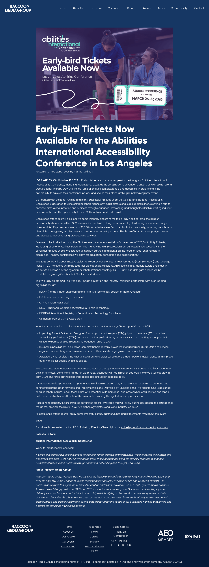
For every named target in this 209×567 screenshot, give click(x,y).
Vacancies (114, 8)
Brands (131, 8)
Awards (146, 8)
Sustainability (179, 8)
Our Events (68, 541)
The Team (95, 8)
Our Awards (68, 546)
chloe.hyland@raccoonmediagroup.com (144, 427)
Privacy (94, 541)
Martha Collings (83, 171)
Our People (68, 536)
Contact (199, 8)
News (161, 8)
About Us (78, 8)
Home (62, 8)
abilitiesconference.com (60, 447)
